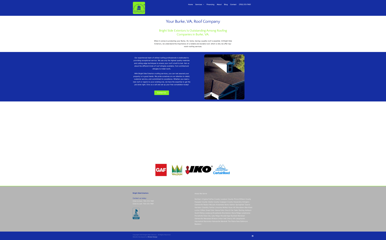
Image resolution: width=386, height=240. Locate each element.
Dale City (207, 216)
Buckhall (234, 216)
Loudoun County (226, 199)
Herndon (198, 207)
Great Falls (210, 210)
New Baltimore (242, 221)
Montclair (241, 216)
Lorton (197, 210)
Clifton (202, 210)
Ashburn (248, 210)
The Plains (232, 221)
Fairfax (212, 207)
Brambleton (226, 213)
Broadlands (217, 213)
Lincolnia (218, 207)
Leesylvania (240, 218)
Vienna (217, 210)
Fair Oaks (234, 210)
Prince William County (242, 199)
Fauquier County (201, 202)
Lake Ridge (215, 216)
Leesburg (208, 213)
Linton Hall (222, 218)
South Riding (199, 213)
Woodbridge (225, 216)
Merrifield (248, 207)
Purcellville (199, 216)
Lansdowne (245, 213)
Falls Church (225, 210)
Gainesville (199, 218)
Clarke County (213, 202)
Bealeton (198, 224)
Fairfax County (214, 199)
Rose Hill (232, 207)
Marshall (224, 221)
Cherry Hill (231, 218)
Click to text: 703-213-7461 (143, 201)
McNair (225, 207)
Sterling (241, 210)
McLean (212, 205)
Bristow (215, 218)
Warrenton (208, 221)
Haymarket (199, 221)
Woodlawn (240, 207)
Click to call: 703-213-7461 (143, 204)
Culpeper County (226, 202)
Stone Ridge (236, 213)
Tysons (247, 205)
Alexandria (237, 202)
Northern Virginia (201, 199)
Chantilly (205, 207)
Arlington (245, 202)
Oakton (232, 205)
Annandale (220, 205)
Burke (227, 205)
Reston (206, 205)
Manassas (207, 218)
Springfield (240, 205)
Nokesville (216, 221)
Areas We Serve (201, 194)
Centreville (199, 205)
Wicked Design (152, 237)
